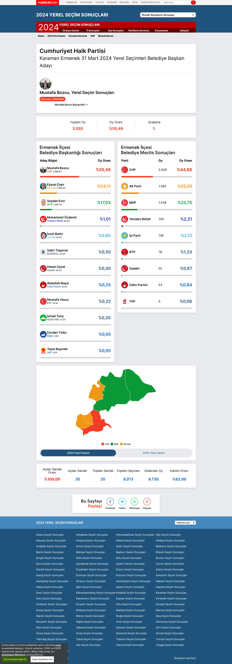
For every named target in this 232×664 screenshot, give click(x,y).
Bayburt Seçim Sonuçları (131, 552)
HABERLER (71, 2)
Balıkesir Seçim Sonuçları (171, 546)
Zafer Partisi (138, 285)
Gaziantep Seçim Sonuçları (52, 581)
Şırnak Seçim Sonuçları (170, 633)
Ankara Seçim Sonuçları (130, 540)
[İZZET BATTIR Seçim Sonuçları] (43, 235)
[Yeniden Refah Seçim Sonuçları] (124, 219)
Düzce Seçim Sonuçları (130, 569)
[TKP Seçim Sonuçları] (124, 301)
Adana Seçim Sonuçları (50, 534)
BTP (132, 252)
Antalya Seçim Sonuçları (170, 540)
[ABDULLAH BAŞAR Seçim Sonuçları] (43, 285)
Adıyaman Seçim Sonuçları (92, 534)
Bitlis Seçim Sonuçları (89, 558)
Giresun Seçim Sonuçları (91, 581)
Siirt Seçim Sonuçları (168, 627)
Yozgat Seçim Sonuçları (170, 645)
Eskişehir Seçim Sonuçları (171, 575)
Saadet (134, 268)
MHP (132, 202)
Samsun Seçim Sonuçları (131, 627)
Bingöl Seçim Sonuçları (50, 558)
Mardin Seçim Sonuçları (50, 616)
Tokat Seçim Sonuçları (89, 639)
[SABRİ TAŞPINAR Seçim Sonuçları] (43, 252)
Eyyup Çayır (55, 184)
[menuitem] (97, 391)
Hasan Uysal (56, 266)
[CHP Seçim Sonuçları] (124, 169)
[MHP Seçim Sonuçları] (124, 202)
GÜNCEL (99, 2)
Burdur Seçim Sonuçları (170, 558)
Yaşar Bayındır (57, 349)
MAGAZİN (124, 2)
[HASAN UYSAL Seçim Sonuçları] (43, 268)
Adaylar (184, 30)
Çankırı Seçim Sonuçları (130, 563)
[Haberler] (47, 4)
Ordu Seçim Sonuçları (129, 621)
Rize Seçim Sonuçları (49, 627)
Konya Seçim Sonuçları (50, 610)
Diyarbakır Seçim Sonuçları (92, 569)
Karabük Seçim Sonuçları (131, 592)
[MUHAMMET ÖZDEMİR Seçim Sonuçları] (43, 219)
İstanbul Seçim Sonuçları (171, 587)
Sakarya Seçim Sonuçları (91, 627)
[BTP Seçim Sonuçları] (124, 252)
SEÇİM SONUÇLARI (150, 2)
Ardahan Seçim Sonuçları (51, 546)
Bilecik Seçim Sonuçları (170, 552)
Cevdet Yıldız (57, 332)
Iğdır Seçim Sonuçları (89, 587)
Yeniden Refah (140, 219)
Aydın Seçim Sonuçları (129, 546)
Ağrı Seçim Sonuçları (168, 534)
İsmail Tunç (55, 316)
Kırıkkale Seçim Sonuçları (171, 598)
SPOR (135, 2)
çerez (58, 645)
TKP (132, 301)
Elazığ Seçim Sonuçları (50, 575)
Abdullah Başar (58, 283)
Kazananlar (161, 30)
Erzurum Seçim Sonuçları (131, 575)
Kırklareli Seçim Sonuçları (51, 604)
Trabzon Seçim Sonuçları (131, 639)
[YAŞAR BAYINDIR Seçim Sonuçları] (43, 350)
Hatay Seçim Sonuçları (49, 587)
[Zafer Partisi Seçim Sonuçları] (124, 285)
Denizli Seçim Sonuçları (50, 569)
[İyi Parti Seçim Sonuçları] (124, 235)
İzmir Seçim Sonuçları (49, 592)
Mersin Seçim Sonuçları (90, 616)
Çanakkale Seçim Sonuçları (92, 563)
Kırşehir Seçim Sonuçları (91, 604)
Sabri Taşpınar (57, 250)
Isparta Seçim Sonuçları (130, 587)
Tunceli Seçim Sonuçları (170, 639)
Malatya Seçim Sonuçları (130, 610)
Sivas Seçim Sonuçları (89, 633)
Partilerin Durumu (138, 30)
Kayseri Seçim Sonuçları (130, 598)
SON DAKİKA (86, 2)
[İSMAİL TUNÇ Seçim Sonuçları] (43, 317)
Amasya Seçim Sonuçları (91, 540)
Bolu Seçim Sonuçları (129, 558)
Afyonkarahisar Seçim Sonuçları (135, 534)
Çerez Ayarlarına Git (42, 659)
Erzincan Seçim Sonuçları (91, 575)
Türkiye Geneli (70, 30)
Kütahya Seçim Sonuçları (91, 610)
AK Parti (135, 186)
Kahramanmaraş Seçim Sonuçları (96, 592)
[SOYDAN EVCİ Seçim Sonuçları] (43, 202)
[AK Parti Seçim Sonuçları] (124, 186)
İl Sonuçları (93, 30)
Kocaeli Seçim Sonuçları (170, 604)
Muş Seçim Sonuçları (168, 616)
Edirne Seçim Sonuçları (170, 569)
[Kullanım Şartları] (185, 658)
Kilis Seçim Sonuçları (128, 604)
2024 (48, 26)
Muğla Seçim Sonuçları (130, 616)
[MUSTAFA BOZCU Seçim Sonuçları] (43, 169)
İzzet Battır (55, 234)
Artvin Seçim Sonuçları (90, 546)
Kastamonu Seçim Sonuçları (93, 598)
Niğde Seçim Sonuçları (89, 621)
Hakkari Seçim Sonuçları (170, 581)
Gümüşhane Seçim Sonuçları (133, 581)
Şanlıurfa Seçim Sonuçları (131, 633)
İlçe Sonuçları (116, 30)
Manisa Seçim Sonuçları (170, 610)
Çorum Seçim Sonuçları (170, 563)
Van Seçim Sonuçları (88, 645)
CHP (132, 169)
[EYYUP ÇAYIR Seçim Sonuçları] (43, 186)
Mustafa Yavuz (58, 299)
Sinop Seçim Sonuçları (49, 633)
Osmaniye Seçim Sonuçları (172, 621)
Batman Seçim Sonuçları (90, 552)
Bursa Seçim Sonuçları (49, 563)
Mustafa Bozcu (58, 168)
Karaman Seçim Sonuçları (171, 592)
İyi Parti (134, 235)
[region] (34, 653)
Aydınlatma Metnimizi (13, 654)
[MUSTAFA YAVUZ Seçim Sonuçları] (43, 301)
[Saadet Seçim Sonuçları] (124, 268)
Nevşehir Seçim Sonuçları (51, 621)
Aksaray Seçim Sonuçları (51, 540)
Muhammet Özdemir (62, 217)
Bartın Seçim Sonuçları (50, 552)
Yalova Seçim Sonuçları (130, 645)
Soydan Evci (56, 201)
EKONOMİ (112, 2)
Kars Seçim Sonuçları (49, 598)
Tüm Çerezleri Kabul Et (14, 659)
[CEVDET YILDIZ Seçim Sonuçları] (43, 334)
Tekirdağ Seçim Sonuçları (51, 639)
